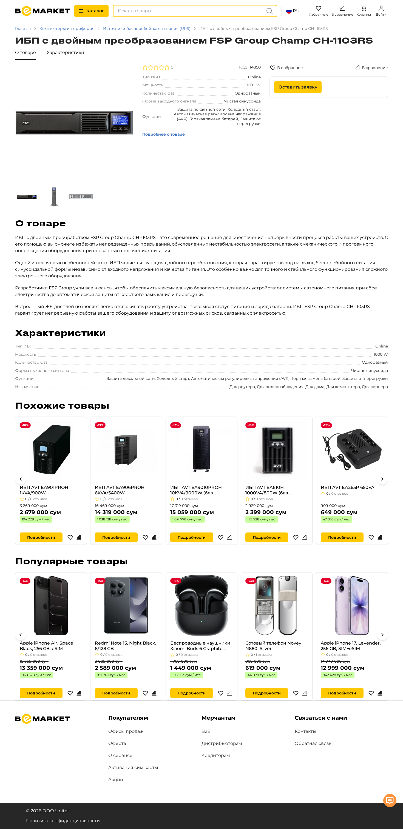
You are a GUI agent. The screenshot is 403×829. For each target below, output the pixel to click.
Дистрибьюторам (222, 743)
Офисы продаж (125, 731)
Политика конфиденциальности (63, 820)
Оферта (117, 743)
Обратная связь (313, 743)
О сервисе (120, 755)
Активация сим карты (133, 767)
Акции (115, 779)
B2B (206, 731)
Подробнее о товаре (163, 134)
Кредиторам (216, 755)
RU (296, 10)
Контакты (305, 731)
